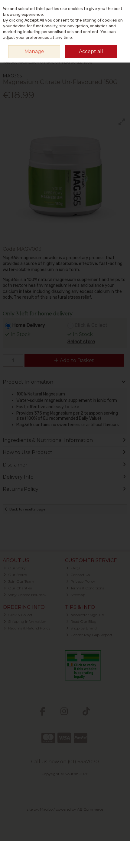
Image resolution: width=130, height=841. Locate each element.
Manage (34, 51)
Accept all (91, 51)
